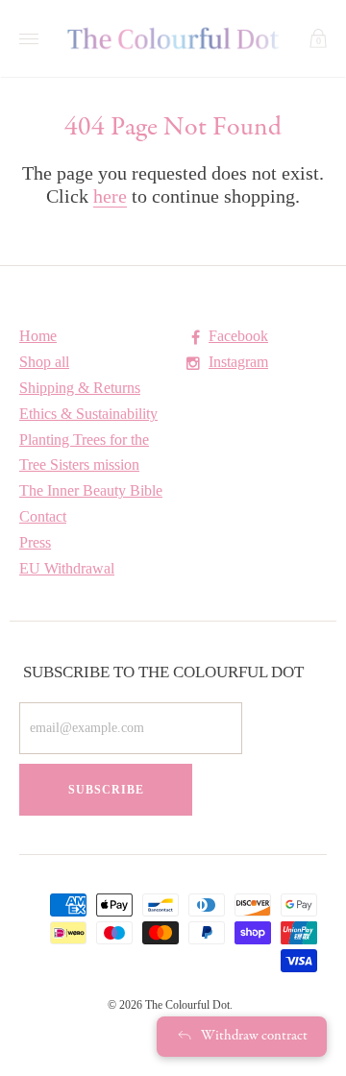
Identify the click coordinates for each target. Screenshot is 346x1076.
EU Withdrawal (66, 568)
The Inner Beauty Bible (90, 490)
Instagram (238, 362)
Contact (42, 516)
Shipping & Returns (79, 387)
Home (38, 336)
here (110, 196)
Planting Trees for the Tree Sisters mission (84, 452)
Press (35, 542)
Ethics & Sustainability (88, 413)
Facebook (238, 336)
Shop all (44, 362)
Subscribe (106, 789)
